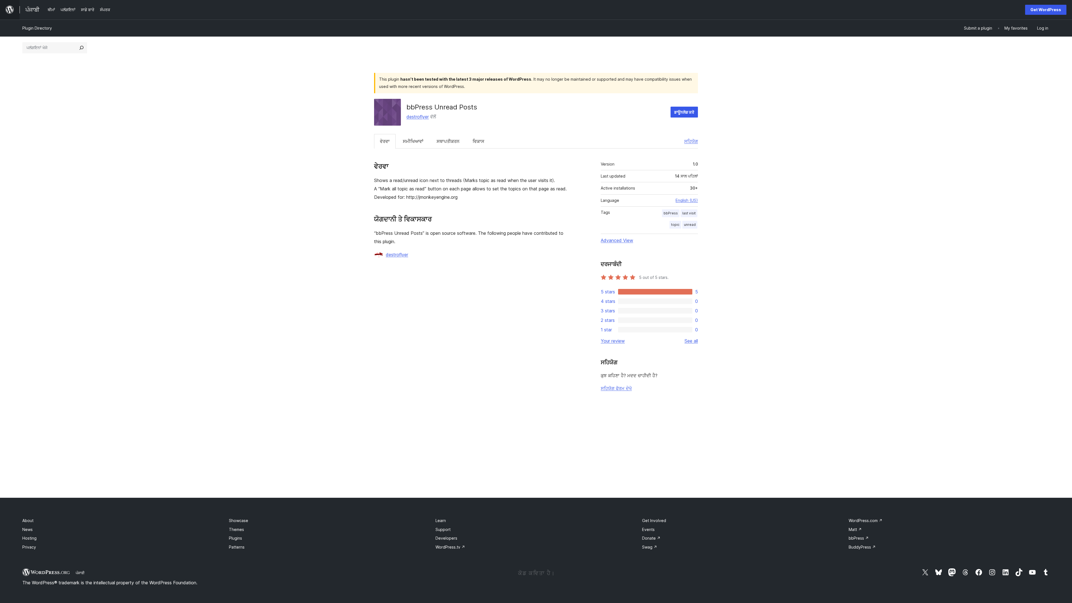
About (28, 520)
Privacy (29, 547)
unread (690, 224)
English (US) (687, 200)
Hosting (29, 538)
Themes (236, 529)
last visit (689, 213)
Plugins (235, 538)
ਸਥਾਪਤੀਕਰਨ (448, 141)
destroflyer (417, 116)
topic (675, 224)
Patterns (237, 547)
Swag (649, 547)
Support (443, 529)
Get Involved (654, 520)
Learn (441, 520)
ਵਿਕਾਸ (478, 141)
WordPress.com (865, 520)
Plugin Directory (37, 28)
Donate (651, 538)
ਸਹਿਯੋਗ (691, 141)
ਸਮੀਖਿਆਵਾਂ (413, 141)
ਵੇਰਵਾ (385, 141)
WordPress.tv (450, 547)
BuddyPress (862, 547)
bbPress (671, 213)
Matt (855, 529)
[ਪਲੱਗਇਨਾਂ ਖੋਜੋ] (81, 47)
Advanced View (617, 240)
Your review (613, 341)
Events (648, 529)
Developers (446, 538)
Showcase (238, 520)
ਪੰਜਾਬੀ (80, 573)
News (27, 529)
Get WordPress (1045, 9)
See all (691, 341)
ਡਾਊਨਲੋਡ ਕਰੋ (684, 112)
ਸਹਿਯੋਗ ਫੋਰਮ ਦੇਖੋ (616, 388)
